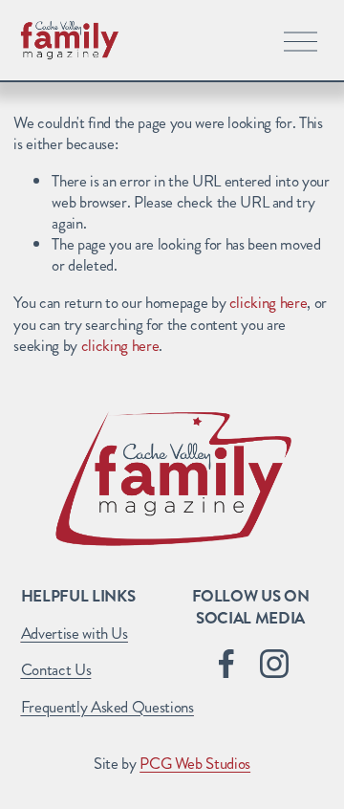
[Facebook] (226, 663)
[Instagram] (274, 663)
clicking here (268, 302)
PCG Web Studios (195, 763)
